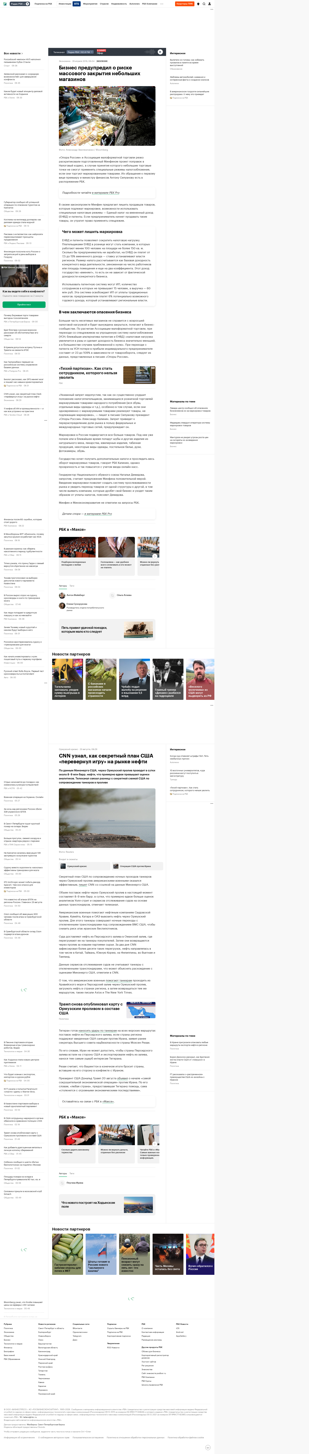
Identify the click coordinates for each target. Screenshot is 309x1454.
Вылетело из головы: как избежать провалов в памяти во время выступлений (187, 62)
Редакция (146, 1335)
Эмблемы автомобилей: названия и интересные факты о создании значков (189, 78)
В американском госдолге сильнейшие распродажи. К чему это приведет (189, 92)
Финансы (8, 1347)
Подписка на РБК (115, 1332)
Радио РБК (17, 4)
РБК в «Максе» (72, 529)
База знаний (9, 1355)
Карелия (42, 1386)
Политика (8, 82)
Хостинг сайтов (149, 1361)
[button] (198, 4)
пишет (83, 884)
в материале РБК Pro (105, 192)
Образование (176, 68)
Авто (6, 677)
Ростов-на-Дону (45, 1366)
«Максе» (108, 1101)
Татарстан (43, 1370)
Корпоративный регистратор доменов (155, 1356)
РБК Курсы (146, 1380)
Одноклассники (80, 1332)
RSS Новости (113, 1347)
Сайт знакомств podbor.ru (154, 1373)
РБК (61, 382)
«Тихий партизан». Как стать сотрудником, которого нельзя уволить (190, 788)
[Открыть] (24, 4)
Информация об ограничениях (19, 1437)
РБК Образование (12, 1359)
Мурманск (43, 1389)
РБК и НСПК (9, 788)
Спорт (7, 65)
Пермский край (45, 1362)
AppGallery (181, 1335)
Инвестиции (9, 662)
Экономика (9, 399)
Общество (9, 210)
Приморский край (46, 1393)
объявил (122, 1078)
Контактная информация (153, 1332)
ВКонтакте (77, 1328)
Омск (40, 1339)
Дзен (75, 1339)
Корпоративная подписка (119, 1335)
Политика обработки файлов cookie (186, 1437)
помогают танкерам (119, 980)
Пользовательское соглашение (88, 1437)
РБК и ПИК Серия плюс (14, 844)
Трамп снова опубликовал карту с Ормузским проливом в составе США (91, 1008)
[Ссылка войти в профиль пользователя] (209, 3)
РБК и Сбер (9, 554)
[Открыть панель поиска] (204, 4)
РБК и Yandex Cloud (13, 414)
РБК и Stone (9, 97)
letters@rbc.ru (30, 1416)
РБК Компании (10, 525)
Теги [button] (72, 585)
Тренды (173, 779)
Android (179, 1332)
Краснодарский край (48, 1355)
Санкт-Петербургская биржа (51, 1424)
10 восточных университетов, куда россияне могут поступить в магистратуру (187, 773)
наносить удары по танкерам (98, 1030)
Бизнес (173, 414)
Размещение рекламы (152, 1339)
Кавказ (41, 1382)
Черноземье (44, 1378)
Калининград (44, 1351)
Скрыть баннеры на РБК (118, 1328)
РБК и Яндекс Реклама (14, 242)
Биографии (9, 1351)
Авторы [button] (63, 585)
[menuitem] (43, 4)
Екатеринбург (44, 1332)
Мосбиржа (32, 1424)
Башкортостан (45, 1343)
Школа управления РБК (152, 1384)
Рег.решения (148, 1365)
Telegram (77, 1335)
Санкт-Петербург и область (51, 1328)
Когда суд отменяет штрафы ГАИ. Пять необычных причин (189, 757)
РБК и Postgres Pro (12, 370)
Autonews (174, 83)
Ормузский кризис (68, 748)
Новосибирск (44, 1335)
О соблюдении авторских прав (53, 1437)
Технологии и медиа (13, 1051)
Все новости (12, 53)
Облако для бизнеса (151, 1351)
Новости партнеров (71, 654)
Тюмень (41, 1374)
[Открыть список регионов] (198, 4)
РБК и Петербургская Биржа (17, 321)
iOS (177, 1328)
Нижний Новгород (46, 1359)
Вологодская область (48, 1347)
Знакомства (147, 1369)
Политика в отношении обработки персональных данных (135, 1437)
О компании (147, 1328)
